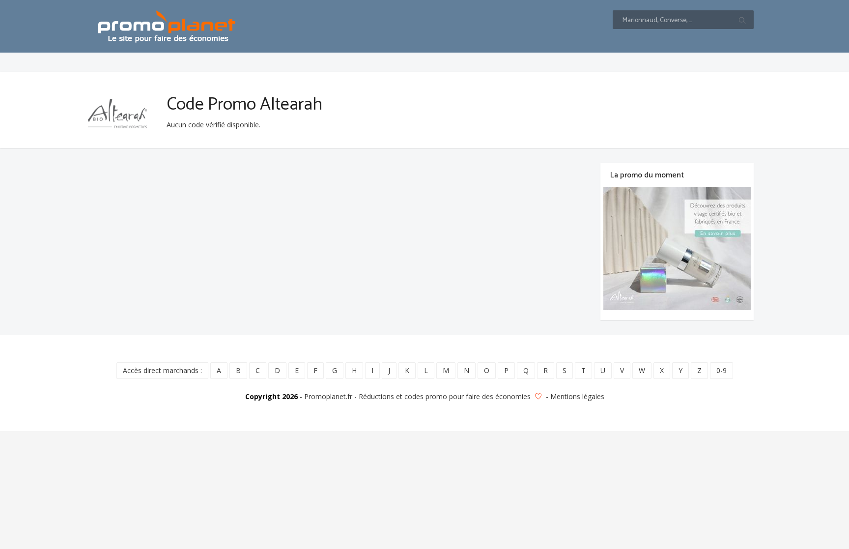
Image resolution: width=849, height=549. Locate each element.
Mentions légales (577, 396)
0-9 (721, 370)
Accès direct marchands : (162, 370)
